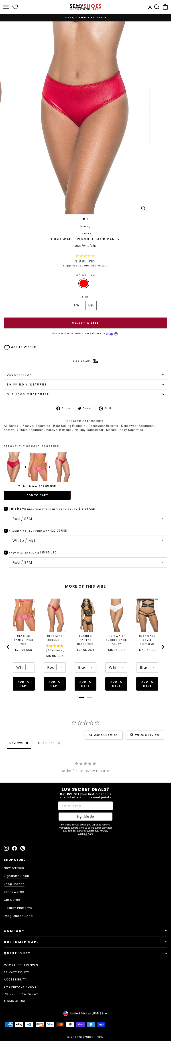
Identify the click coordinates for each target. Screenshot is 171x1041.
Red (84, 283)
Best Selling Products (69, 425)
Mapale (111, 429)
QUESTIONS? (17, 953)
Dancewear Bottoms (103, 425)
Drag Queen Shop (18, 916)
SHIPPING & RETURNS (27, 384)
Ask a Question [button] (106, 735)
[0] (15, 6)
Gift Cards (12, 900)
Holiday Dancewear (89, 429)
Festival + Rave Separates (23, 429)
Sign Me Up (85, 816)
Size (85, 296)
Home (84, 226)
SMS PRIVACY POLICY (20, 986)
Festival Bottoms (58, 429)
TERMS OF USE (15, 1001)
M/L (91, 305)
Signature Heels (17, 876)
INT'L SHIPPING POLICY (21, 994)
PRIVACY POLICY (16, 972)
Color (85, 275)
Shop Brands (14, 884)
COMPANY (14, 931)
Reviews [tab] (16, 743)
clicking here (85, 834)
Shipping (69, 265)
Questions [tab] (46, 743)
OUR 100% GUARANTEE (28, 394)
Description (19, 375)
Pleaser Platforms (18, 908)
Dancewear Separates (137, 425)
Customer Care (21, 942)
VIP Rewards (14, 892)
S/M (76, 305)
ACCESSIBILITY (15, 979)
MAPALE (85, 233)
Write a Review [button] (147, 735)
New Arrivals (14, 868)
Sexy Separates (131, 429)
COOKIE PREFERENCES (21, 965)
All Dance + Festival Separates (27, 425)
